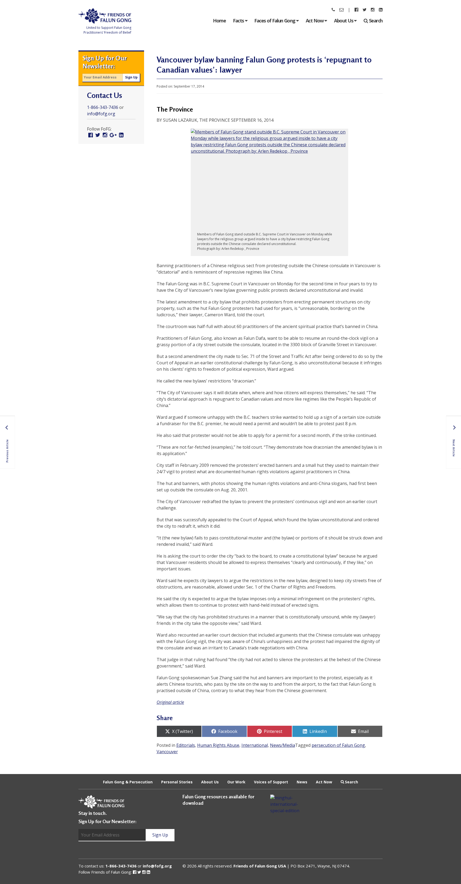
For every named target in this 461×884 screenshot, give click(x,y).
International (254, 745)
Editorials (185, 745)
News (302, 781)
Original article (170, 702)
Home (219, 20)
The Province (175, 109)
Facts (239, 20)
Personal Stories (177, 781)
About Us (344, 20)
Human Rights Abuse (218, 745)
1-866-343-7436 (102, 107)
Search (376, 20)
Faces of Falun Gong (275, 20)
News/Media (282, 745)
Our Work (236, 781)
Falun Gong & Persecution (128, 781)
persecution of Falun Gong (338, 745)
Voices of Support (271, 781)
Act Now (315, 20)
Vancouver (167, 752)
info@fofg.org (101, 114)
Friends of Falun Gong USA (259, 866)
